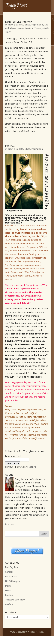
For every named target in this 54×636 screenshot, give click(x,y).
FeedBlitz (31, 466)
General (9, 571)
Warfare (9, 604)
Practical (29, 28)
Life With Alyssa (12, 581)
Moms (20, 28)
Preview (9, 466)
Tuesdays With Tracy (15, 599)
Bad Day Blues (23, 24)
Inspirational (37, 24)
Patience (10, 146)
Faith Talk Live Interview (18, 21)
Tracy (10, 24)
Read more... (11, 524)
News (8, 590)
